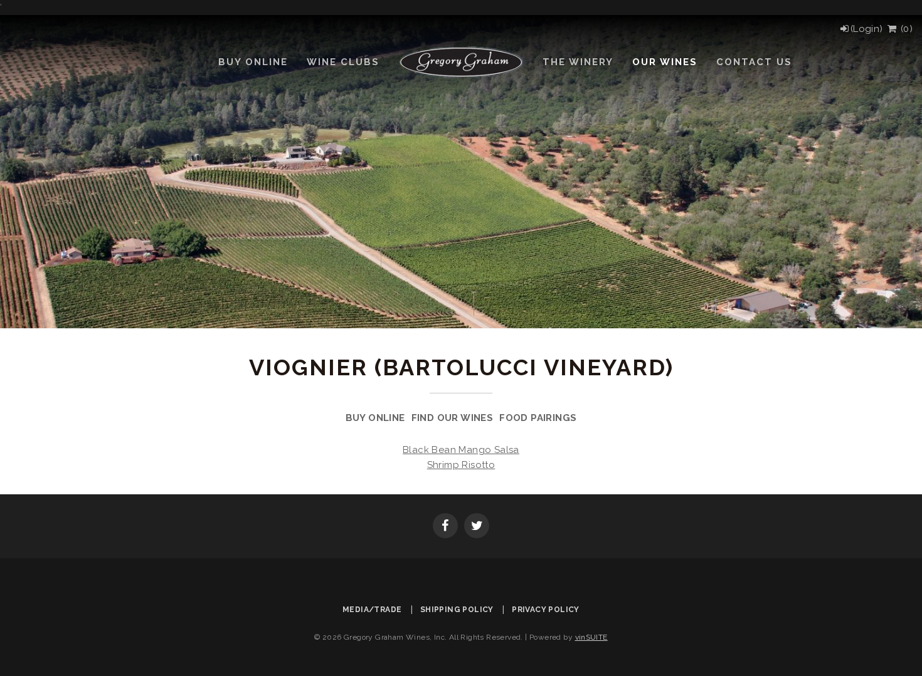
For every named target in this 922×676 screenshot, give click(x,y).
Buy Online (375, 418)
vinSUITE (591, 637)
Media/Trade (371, 609)
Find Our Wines (452, 418)
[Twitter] (476, 527)
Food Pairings (537, 418)
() (905, 28)
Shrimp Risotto (461, 465)
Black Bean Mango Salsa (461, 449)
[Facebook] (445, 527)
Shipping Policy (457, 609)
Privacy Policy (546, 609)
